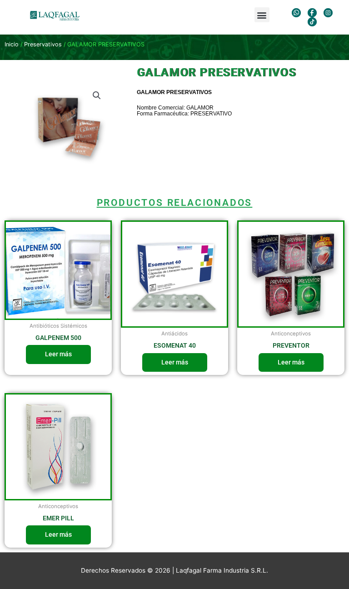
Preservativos (43, 44)
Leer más (58, 354)
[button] (261, 14)
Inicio (12, 44)
